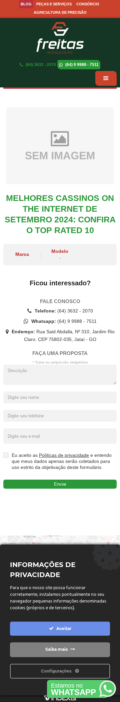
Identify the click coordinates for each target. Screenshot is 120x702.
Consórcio (87, 4)
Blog (26, 4)
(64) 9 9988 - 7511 (81, 64)
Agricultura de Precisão (60, 12)
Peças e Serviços (54, 4)
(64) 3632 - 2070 (40, 64)
